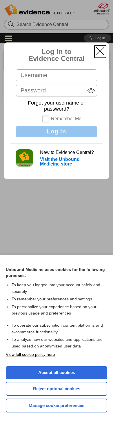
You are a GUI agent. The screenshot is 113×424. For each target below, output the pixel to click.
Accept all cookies (56, 372)
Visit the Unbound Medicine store (60, 161)
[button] (100, 51)
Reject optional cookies (56, 388)
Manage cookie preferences (56, 405)
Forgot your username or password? (56, 106)
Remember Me (66, 118)
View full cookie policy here (30, 354)
